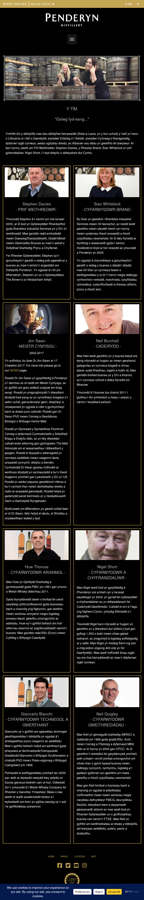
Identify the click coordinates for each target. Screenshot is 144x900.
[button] (72, 39)
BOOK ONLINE (15, 4)
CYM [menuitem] (128, 4)
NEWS (14, 370)
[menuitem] (132, 4)
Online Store (41, 4)
